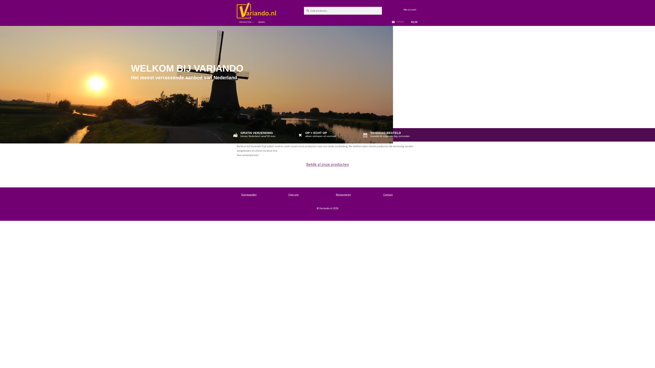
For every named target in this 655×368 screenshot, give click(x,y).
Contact (388, 194)
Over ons (293, 194)
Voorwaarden (249, 194)
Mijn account (410, 9)
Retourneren (343, 194)
